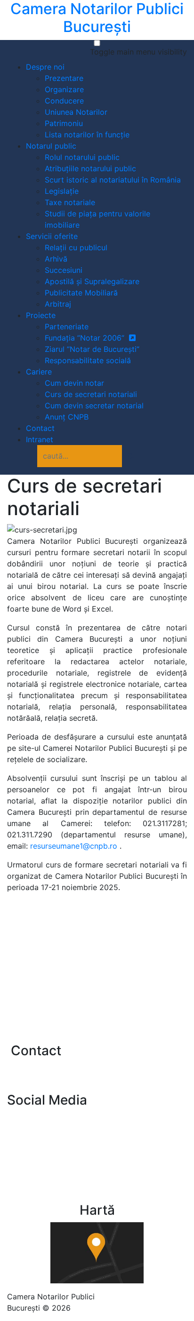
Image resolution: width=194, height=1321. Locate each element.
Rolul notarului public (82, 157)
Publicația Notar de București (75, 1133)
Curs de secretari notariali (91, 394)
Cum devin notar (74, 383)
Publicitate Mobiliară (81, 292)
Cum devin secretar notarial (94, 405)
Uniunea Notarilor (76, 112)
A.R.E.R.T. (38, 1020)
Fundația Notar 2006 (60, 1148)
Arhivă (56, 258)
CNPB (33, 1117)
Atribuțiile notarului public (90, 168)
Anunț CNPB (67, 417)
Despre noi (45, 67)
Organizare (64, 89)
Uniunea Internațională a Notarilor (82, 1004)
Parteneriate (67, 326)
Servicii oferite (52, 236)
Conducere (64, 100)
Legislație (62, 191)
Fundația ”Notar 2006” (87, 337)
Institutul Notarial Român (66, 957)
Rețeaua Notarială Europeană (74, 972)
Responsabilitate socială (88, 360)
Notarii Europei (49, 988)
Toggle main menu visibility (138, 51)
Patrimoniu (64, 123)
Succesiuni (63, 270)
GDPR (128, 1296)
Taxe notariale (70, 202)
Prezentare (64, 78)
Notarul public (51, 146)
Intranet (39, 439)
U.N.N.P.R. (39, 941)
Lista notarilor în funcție (87, 134)
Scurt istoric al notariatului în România (113, 179)
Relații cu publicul (76, 247)
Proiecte (41, 315)
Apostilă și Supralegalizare (92, 281)
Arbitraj (58, 304)
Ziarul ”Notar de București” (92, 349)
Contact (40, 428)
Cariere (39, 371)
